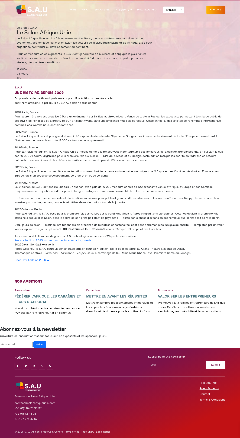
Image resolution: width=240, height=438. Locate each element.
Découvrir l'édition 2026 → (32, 260)
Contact (216, 10)
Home (73, 10)
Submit (215, 365)
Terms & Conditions (212, 399)
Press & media (209, 388)
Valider (40, 344)
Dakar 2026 (102, 10)
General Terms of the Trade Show (74, 432)
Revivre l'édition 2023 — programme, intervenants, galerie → (55, 240)
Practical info (146, 10)
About (86, 10)
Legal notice (103, 432)
